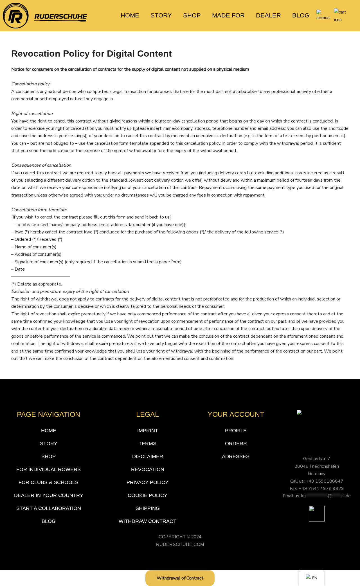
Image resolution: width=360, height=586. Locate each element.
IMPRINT (147, 430)
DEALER (268, 15)
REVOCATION (147, 469)
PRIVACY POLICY (147, 482)
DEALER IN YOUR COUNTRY (48, 495)
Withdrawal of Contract (180, 578)
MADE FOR (228, 15)
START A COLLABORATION (48, 508)
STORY (161, 15)
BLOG (300, 15)
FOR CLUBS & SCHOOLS (48, 482)
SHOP (192, 15)
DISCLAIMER (147, 456)
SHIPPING (148, 508)
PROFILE (236, 430)
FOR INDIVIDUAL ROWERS (48, 469)
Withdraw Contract (147, 521)
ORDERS (236, 443)
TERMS (147, 443)
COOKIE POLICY (147, 495)
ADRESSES (235, 456)
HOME (130, 15)
